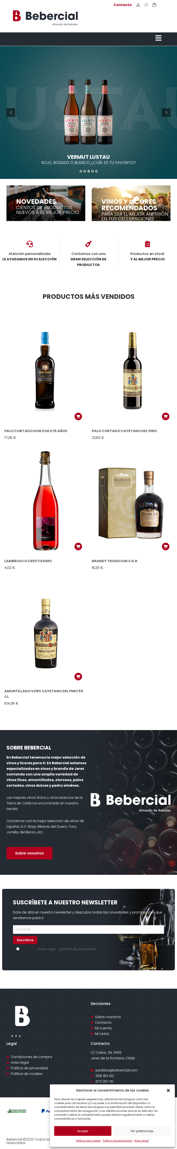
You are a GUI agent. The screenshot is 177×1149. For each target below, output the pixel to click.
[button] (168, 1090)
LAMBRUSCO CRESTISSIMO (28, 561)
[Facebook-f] (16, 1036)
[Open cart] (154, 5)
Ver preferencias (141, 1131)
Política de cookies (88, 1141)
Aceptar (82, 1131)
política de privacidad (77, 949)
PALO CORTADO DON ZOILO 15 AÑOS (35, 430)
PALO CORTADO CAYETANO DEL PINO (124, 430)
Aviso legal (141, 1141)
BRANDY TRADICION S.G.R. (115, 561)
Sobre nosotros (29, 853)
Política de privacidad (117, 1141)
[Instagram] (12, 1036)
